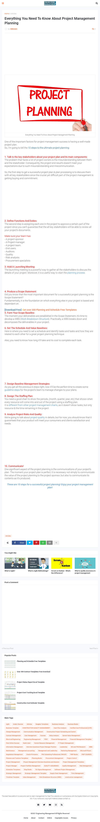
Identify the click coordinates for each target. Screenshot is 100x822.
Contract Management (13, 735)
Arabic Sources (18, 724)
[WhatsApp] (43, 543)
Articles (13, 14)
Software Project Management (65, 769)
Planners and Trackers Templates (17, 758)
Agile (7, 724)
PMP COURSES (87, 754)
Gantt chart (26, 743)
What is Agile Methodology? (38, 571)
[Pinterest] (36, 543)
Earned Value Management (71, 735)
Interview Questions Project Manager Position (41, 747)
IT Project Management (66, 743)
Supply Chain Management (58, 773)
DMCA (49, 818)
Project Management (13, 762)
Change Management (13, 732)
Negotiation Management (14, 754)
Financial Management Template (80, 739)
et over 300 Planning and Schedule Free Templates (50, 309)
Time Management (77, 773)
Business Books (73, 724)
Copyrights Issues (61, 818)
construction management (73, 777)
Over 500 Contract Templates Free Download (33, 672)
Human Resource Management (44, 743)
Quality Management (69, 766)
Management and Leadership (47, 751)
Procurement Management (54, 758)
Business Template (12, 728)
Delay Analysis (54, 735)
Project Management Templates (73, 762)
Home (7, 14)
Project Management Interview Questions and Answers (41, 762)
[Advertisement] (50, 54)
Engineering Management (32, 739)
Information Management (14, 747)
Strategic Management (13, 773)
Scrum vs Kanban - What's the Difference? (60, 572)
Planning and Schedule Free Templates (31, 661)
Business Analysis (58, 724)
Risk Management (86, 766)
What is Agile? (10, 571)
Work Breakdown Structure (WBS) (50, 777)
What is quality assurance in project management (85, 572)
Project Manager (11, 766)
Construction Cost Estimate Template (30, 703)
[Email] (50, 543)
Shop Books (28, 769)
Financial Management (58, 739)
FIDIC (46, 739)
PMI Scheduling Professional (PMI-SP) (54, 754)
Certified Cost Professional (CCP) (81, 728)
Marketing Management (69, 751)
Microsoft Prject (85, 751)
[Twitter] (30, 543)
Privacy (73, 818)
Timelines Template (12, 777)
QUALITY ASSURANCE (51, 766)
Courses (43, 735)
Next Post (93, 648)
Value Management (29, 777)
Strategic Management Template (35, 773)
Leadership (63, 747)
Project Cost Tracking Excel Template (31, 693)
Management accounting (26, 751)
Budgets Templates (42, 724)
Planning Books (37, 758)
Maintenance (10, 751)
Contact (41, 818)
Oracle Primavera (32, 754)
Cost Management (30, 735)
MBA (90, 747)
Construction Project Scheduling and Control (61, 732)
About (33, 818)
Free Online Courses (12, 743)
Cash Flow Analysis (60, 728)
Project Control (72, 758)
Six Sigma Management (43, 769)
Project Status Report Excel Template (31, 682)
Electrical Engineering (13, 739)
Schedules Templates (13, 769)
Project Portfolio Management (30, 766)
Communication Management (33, 732)
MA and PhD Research (78, 747)
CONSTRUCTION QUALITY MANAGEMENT (36, 728)
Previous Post (8, 648)
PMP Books (74, 754)
